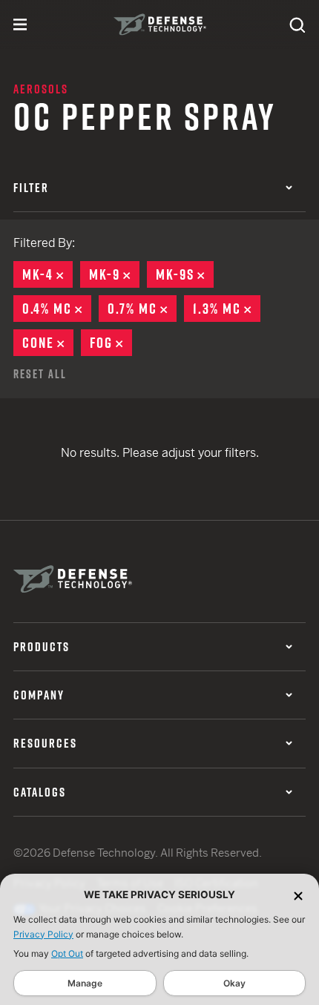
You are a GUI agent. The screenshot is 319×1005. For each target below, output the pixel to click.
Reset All (40, 374)
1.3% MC (226, 308)
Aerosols (40, 89)
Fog (111, 342)
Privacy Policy (43, 934)
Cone (47, 342)
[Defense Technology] (160, 24)
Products (41, 647)
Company (39, 695)
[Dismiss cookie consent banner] (298, 895)
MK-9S (185, 274)
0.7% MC (142, 308)
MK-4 (47, 274)
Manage (85, 983)
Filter (31, 188)
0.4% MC (56, 308)
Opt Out (67, 953)
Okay (234, 983)
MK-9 (114, 274)
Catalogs (39, 792)
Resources (45, 743)
